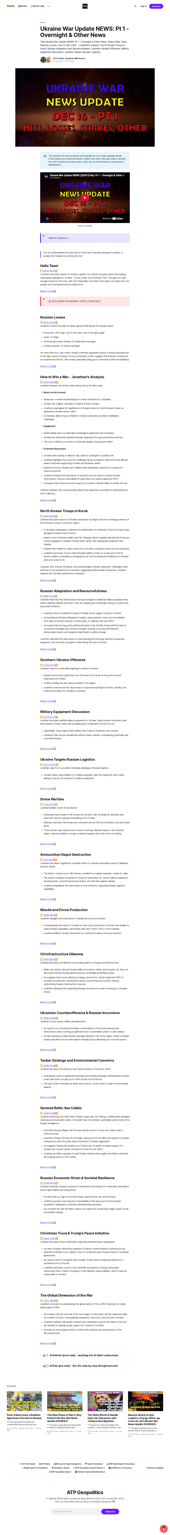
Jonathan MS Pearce (75, 58)
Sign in (144, 6)
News (42, 23)
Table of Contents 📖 (58, 238)
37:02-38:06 (49, 1300)
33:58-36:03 (49, 1183)
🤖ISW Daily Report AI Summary (120, 1464)
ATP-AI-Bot (58, 58)
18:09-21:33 (49, 596)
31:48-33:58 (49, 1113)
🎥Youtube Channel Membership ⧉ (90, 1472)
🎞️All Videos (44, 1464)
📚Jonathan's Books (61, 1468)
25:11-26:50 (48, 860)
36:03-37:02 (49, 1238)
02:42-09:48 (49, 382)
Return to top (46, 291)
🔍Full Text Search (27, 1464)
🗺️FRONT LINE (37, 6)
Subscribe (156, 6)
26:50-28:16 (49, 915)
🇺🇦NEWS (11, 6)
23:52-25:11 (49, 804)
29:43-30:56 (49, 1018)
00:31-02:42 (49, 322)
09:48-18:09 (49, 516)
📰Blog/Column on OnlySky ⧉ (35, 1468)
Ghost (160, 1468)
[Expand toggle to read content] (125, 1355)
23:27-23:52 (49, 764)
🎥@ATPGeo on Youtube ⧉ (120, 1468)
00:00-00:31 (49, 271)
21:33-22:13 (49, 665)
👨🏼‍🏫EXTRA (22, 6)
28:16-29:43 (49, 959)
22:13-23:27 (49, 717)
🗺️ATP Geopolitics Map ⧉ (60, 1472)
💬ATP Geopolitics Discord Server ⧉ (89, 1468)
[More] (49, 6)
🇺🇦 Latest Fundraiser (94, 1464)
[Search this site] (135, 6)
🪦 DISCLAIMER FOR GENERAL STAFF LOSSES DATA (74, 301)
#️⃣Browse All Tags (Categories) (67, 1464)
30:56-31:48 (49, 1065)
